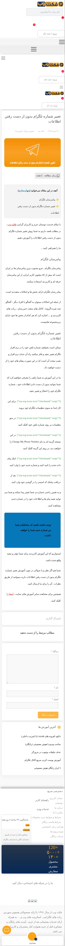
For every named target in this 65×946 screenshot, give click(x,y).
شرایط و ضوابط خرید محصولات (46, 817)
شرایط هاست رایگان (51, 822)
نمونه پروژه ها (56, 831)
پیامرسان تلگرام (47, 199)
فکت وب (12, 224)
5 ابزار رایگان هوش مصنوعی (47, 768)
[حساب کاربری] (10, 941)
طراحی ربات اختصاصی (52, 827)
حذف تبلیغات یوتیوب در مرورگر (46, 752)
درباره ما (59, 808)
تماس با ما (58, 812)
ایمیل (55, 699)
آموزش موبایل (29, 131)
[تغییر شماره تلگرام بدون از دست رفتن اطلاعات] (32, 152)
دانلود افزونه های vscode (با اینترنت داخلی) (41, 736)
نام (56, 687)
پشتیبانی (59, 803)
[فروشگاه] (21, 941)
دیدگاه (54, 651)
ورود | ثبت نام (50, 33)
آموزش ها (18, 131)
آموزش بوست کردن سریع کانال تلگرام (43, 760)
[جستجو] (43, 941)
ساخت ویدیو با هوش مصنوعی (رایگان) (43, 744)
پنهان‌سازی (24, 190)
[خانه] (54, 941)
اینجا (11, 594)
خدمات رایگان (56, 836)
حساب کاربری (56, 798)
